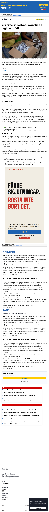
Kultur (26, 510)
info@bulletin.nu (8, 475)
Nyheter (3, 505)
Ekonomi (3, 510)
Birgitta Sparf (4, 499)
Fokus (26, 508)
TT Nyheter (4, 70)
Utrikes (3, 508)
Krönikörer (27, 505)
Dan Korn (3, 491)
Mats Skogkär (4, 489)
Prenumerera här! (6, 483)
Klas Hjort (3, 490)
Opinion (26, 507)
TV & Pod (3, 507)
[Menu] (2, 19)
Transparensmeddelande (17, 15)
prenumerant (13, 375)
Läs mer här (42, 505)
